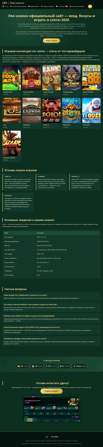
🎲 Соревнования (33, 6)
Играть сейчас (51, 41)
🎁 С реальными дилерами (18, 6)
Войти (90, 6)
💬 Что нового (61, 6)
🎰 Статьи (5, 6)
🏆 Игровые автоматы (47, 6)
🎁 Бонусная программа (77, 6)
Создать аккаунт (51, 391)
